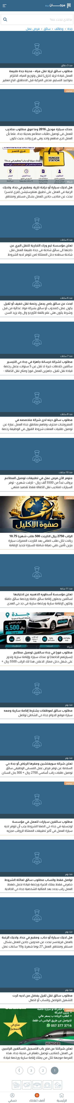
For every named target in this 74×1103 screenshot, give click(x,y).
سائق (47, 29)
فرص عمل (33, 29)
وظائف (58, 29)
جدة (69, 29)
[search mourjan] (5, 19)
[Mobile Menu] (4, 5)
